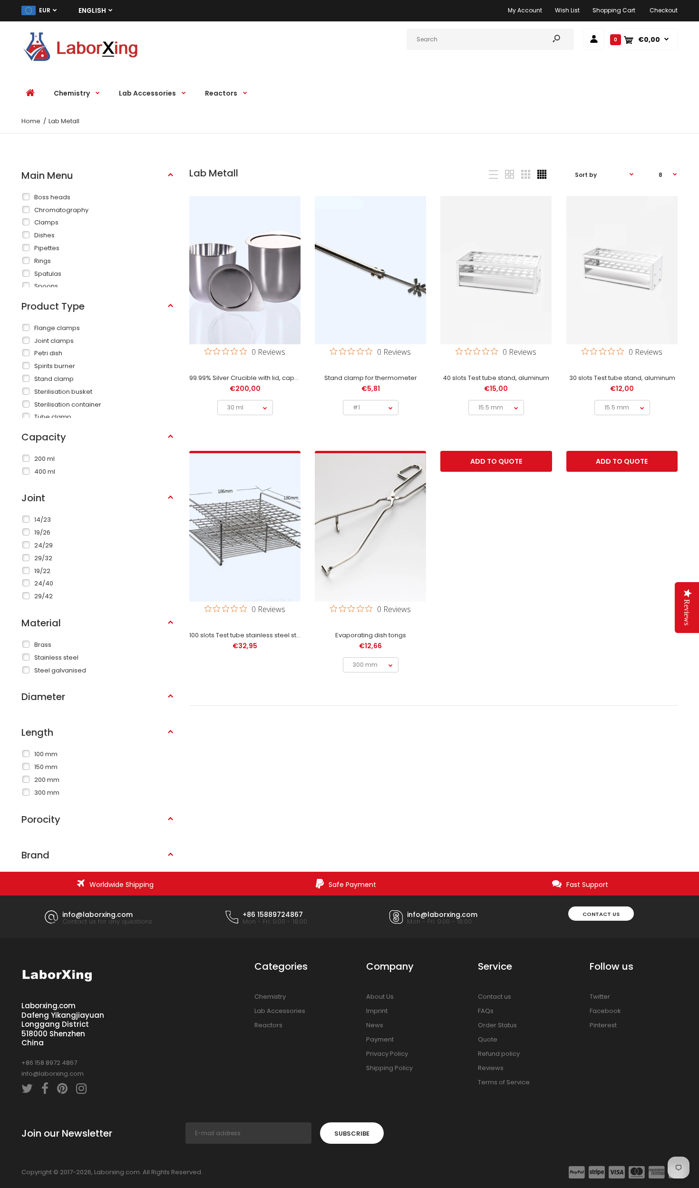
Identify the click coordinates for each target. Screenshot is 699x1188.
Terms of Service (504, 1082)
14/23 (42, 519)
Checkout (664, 10)
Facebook (605, 1010)
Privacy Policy (387, 1053)
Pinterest (603, 1025)
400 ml (44, 471)
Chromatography (61, 209)
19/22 (42, 570)
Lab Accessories (279, 1010)
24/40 (43, 583)
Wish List (567, 10)
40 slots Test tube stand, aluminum (496, 377)
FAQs (486, 1010)
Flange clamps (57, 327)
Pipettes (46, 248)
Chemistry (270, 996)
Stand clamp (54, 378)
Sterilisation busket (63, 391)
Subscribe (351, 1133)
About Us (380, 996)
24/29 (43, 545)
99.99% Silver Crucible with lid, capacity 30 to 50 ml (266, 377)
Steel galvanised (60, 670)
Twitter (600, 996)
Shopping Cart (613, 10)
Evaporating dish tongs (370, 635)
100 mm (46, 754)
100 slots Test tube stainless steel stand (249, 635)
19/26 (42, 532)
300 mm (46, 792)
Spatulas (47, 273)
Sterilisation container (67, 404)
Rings (42, 260)
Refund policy (499, 1053)
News (374, 1025)
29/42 (43, 596)
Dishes (44, 235)
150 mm (46, 766)
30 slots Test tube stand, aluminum (622, 377)
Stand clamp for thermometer (370, 377)
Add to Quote (496, 461)
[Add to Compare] (244, 311)
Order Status (497, 1025)
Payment (380, 1039)
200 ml (44, 458)
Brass (42, 644)
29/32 (43, 558)
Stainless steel (56, 657)
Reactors (268, 1025)
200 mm (46, 779)
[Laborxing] (80, 63)
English (92, 10)
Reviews (491, 1067)
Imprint (377, 1010)
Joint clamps (54, 340)
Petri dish (48, 353)
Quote (487, 1039)
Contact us (601, 914)
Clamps (46, 222)
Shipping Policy (389, 1067)
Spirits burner (54, 365)
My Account (525, 10)
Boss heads (52, 197)
